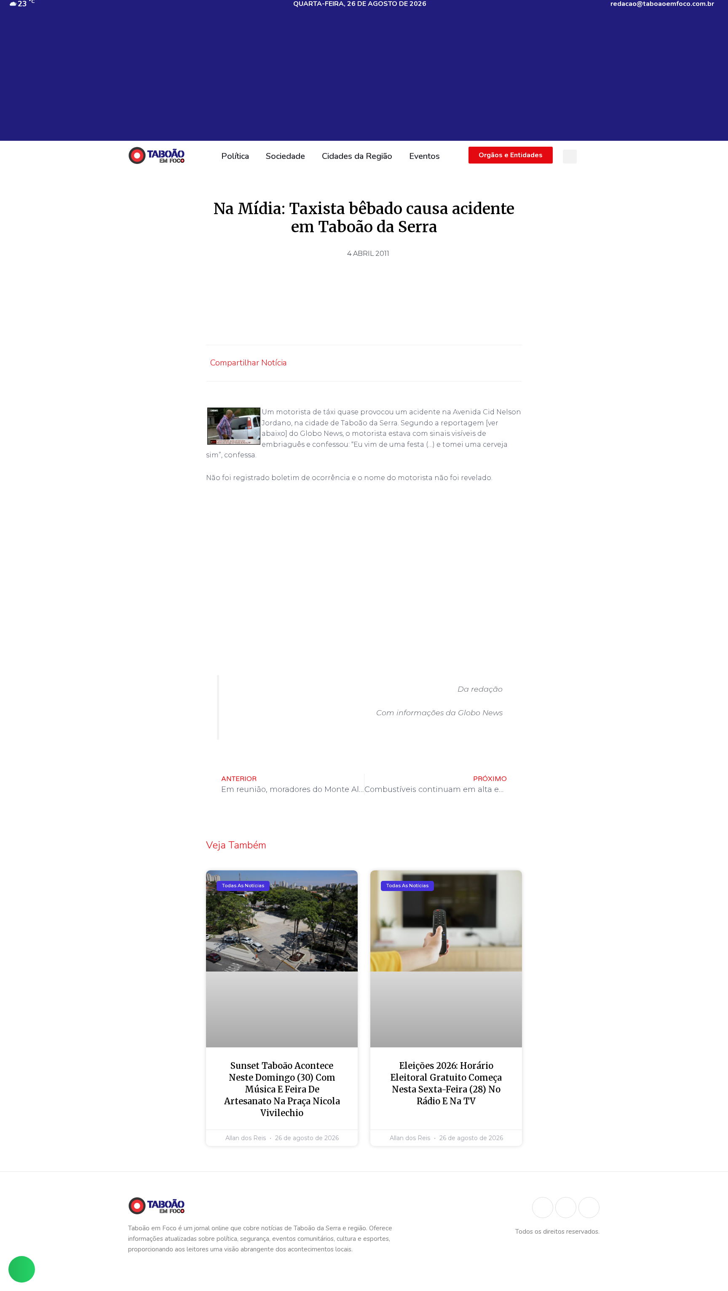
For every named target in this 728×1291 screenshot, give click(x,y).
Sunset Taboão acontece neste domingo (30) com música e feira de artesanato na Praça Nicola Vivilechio (282, 1089)
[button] (570, 157)
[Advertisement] (364, 82)
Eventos (424, 156)
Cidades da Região (357, 156)
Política (235, 156)
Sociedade (285, 156)
